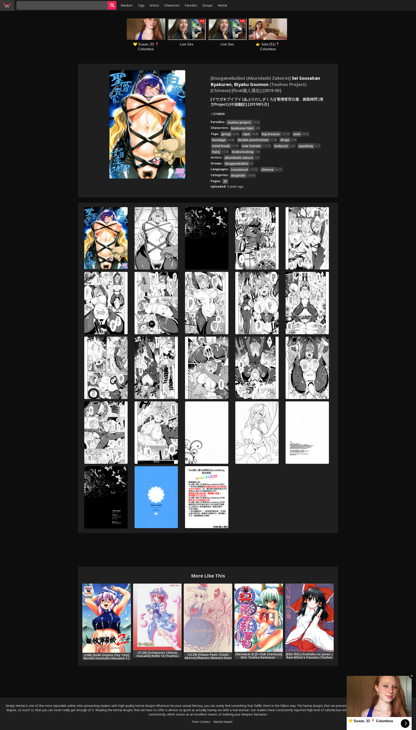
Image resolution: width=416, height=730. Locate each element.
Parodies (191, 5)
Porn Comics (201, 722)
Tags (141, 5)
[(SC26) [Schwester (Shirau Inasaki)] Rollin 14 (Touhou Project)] (157, 617)
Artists (154, 5)
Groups (207, 5)
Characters (172, 5)
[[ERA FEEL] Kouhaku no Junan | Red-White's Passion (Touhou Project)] (309, 618)
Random (127, 5)
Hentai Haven (222, 722)
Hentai (222, 5)
